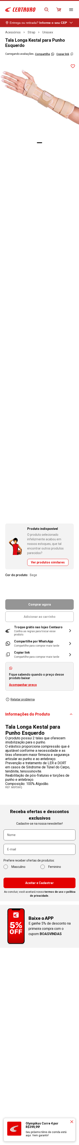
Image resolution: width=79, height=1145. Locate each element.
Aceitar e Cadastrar (39, 883)
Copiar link (62, 54)
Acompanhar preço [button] (23, 685)
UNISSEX (47, 32)
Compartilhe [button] (42, 54)
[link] (39, 643)
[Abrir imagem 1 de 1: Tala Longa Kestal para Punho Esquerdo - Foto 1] (39, 99)
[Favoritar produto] (72, 66)
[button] (39, 630)
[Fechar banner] (71, 1121)
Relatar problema (23, 699)
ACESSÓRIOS (13, 32)
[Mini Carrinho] (59, 9)
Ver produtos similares (48, 562)
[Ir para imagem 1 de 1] (39, 142)
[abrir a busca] (46, 9)
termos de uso (54, 891)
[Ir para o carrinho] (59, 9)
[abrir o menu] (71, 9)
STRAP (31, 32)
